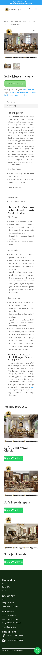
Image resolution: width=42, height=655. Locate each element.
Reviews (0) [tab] (11, 106)
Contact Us (6, 587)
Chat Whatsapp (15, 83)
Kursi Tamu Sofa (28, 90)
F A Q (4, 599)
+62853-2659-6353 (15, 635)
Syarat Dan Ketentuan (10, 606)
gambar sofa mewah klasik (18, 92)
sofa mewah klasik (21, 95)
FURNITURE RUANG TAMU (18, 21)
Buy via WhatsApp (13, 458)
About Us (5, 583)
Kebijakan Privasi (8, 603)
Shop (4, 590)
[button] (34, 31)
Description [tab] (11, 102)
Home (6, 21)
